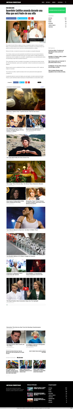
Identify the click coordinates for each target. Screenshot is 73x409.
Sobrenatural (51, 398)
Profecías (50, 27)
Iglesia (10, 6)
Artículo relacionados (11, 357)
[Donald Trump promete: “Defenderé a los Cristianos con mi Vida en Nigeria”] (39, 364)
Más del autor (20, 357)
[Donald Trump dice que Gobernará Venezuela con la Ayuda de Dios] (26, 364)
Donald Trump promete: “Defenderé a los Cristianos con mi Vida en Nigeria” (39, 370)
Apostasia (60, 2)
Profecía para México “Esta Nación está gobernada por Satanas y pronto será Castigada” (56, 52)
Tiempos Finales (51, 25)
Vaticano (50, 402)
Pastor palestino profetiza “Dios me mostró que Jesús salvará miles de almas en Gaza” (15, 352)
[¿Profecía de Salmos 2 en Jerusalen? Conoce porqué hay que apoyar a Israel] (30, 400)
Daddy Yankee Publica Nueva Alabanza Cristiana (37, 352)
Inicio (43, 2)
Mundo (53, 2)
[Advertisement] (57, 38)
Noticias (48, 2)
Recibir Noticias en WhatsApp (57, 10)
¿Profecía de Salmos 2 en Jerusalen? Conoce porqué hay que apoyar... (39, 399)
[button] (65, 2)
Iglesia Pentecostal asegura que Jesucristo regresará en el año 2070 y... (39, 394)
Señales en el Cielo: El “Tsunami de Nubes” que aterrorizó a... (39, 388)
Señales (50, 400)
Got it (52, 408)
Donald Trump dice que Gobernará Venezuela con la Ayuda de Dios (26, 370)
